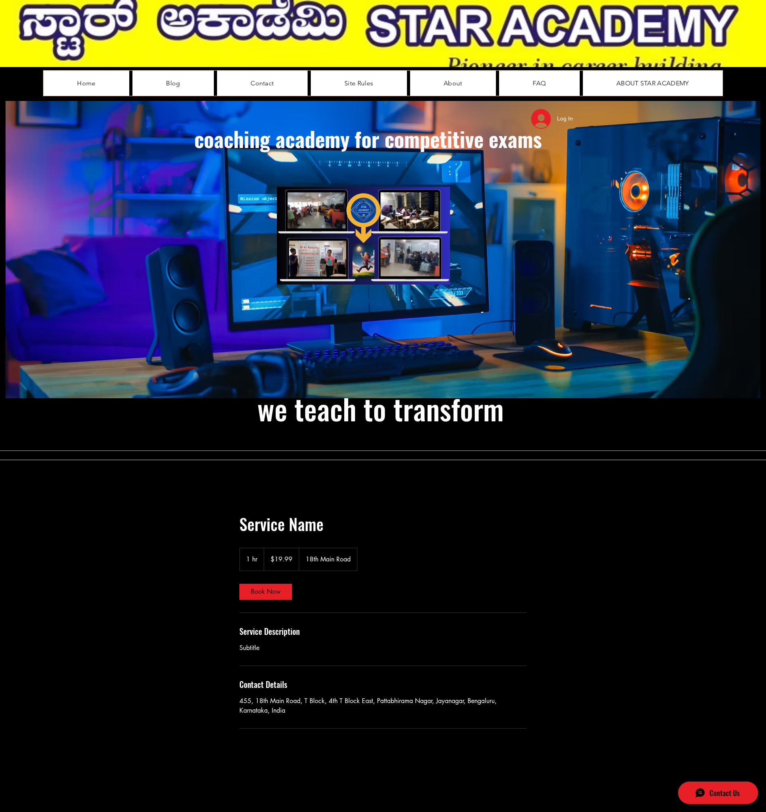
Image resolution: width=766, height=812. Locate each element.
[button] (440, 275)
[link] (265, 592)
